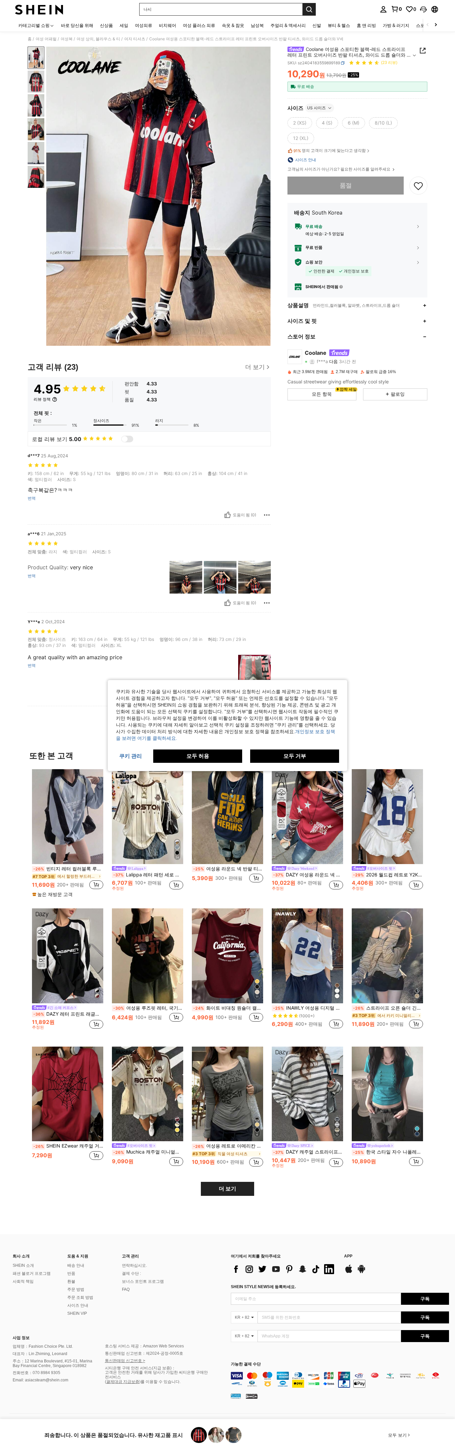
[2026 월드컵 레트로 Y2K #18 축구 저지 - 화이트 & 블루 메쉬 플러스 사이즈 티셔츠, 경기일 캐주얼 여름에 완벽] (387, 816)
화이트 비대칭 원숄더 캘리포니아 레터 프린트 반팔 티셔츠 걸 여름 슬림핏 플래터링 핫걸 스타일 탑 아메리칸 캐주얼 (228, 1008)
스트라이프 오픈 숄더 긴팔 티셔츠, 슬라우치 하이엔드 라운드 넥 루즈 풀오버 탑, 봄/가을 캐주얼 (388, 1008)
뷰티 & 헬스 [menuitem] (339, 25)
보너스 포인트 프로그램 (143, 1281)
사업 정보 (21, 1337)
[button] (423, 9)
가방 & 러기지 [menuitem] (396, 25)
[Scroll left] (427, 25)
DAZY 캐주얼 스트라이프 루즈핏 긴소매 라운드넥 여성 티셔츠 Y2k (308, 1152)
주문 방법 (75, 1289)
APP (348, 1256)
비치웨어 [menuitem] (167, 25)
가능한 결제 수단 (246, 1364)
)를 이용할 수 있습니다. (160, 1381)
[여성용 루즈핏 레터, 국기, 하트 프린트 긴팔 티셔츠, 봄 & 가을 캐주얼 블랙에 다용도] (147, 955)
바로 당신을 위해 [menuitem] (77, 25)
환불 (71, 1281)
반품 (71, 1273)
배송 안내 (75, 1265)
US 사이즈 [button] (316, 107)
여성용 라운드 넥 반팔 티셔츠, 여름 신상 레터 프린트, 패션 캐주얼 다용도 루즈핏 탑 (228, 868)
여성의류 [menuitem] (143, 25)
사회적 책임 (23, 1281)
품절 (346, 185)
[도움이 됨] (227, 515)
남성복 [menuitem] (257, 25)
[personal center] (383, 9)
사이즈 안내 (77, 1305)
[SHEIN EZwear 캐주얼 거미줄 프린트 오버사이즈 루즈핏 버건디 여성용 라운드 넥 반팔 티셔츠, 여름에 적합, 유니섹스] (67, 1094)
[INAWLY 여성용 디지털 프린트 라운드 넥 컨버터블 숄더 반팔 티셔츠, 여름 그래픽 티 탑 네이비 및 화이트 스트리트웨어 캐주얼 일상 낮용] (307, 955)
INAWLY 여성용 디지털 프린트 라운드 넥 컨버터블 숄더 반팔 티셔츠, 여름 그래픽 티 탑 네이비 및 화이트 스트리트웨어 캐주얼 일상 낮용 (308, 1008)
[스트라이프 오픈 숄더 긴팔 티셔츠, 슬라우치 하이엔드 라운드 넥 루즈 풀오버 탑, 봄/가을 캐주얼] (387, 955)
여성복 (67, 39)
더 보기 (227, 1189)
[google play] (361, 1272)
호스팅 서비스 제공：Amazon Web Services (144, 1346)
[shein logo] (39, 9)
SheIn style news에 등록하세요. (263, 1286)
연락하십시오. (134, 1265)
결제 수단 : (131, 1273)
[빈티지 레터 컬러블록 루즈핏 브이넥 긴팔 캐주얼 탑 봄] (67, 816)
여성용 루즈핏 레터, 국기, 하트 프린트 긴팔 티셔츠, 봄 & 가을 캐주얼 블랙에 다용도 (148, 1008)
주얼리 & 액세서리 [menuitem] (288, 25)
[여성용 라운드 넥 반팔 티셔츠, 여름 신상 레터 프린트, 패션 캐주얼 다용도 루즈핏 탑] (227, 816)
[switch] (127, 439)
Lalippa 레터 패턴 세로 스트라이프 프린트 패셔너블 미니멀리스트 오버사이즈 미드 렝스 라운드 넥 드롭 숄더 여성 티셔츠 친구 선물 (148, 874)
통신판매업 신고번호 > (125, 1360)
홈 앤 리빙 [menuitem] (366, 25)
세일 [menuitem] (124, 25)
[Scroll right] (435, 25)
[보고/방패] (267, 515)
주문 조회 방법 (80, 1297)
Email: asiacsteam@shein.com (40, 1380)
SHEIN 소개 (23, 1265)
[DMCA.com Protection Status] (251, 1395)
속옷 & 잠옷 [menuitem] (233, 25)
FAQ (126, 1289)
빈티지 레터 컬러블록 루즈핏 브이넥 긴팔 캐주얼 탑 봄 (68, 868)
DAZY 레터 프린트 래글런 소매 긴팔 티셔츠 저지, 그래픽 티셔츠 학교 (68, 1014)
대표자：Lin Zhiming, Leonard (40, 1353)
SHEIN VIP (77, 1313)
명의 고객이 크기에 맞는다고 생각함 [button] (329, 150)
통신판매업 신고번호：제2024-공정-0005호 (144, 1353)
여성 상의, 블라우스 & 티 (98, 39)
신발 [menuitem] (316, 25)
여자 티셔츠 (134, 39)
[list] (284, 1269)
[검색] (309, 9)
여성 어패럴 (46, 39)
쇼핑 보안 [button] (313, 262)
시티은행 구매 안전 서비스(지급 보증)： (140, 1368)
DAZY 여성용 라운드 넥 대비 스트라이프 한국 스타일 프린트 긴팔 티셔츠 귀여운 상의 (308, 874)
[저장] (418, 186)
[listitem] (67, 833)
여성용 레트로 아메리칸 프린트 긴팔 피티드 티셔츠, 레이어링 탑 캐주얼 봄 (228, 1146)
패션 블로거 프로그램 (32, 1273)
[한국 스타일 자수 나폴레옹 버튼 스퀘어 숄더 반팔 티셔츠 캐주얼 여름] (387, 1094)
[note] (53, 894)
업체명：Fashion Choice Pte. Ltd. (43, 1346)
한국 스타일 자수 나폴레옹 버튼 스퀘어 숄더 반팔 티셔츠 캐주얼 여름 (388, 1152)
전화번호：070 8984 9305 (36, 1372)
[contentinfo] (340, 1380)
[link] (396, 9)
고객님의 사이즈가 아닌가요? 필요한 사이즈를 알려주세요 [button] (339, 169)
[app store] (348, 1272)
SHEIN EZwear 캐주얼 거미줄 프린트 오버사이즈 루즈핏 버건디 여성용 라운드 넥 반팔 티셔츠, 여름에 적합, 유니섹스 (68, 1146)
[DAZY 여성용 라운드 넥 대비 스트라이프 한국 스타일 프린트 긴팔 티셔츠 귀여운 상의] (307, 816)
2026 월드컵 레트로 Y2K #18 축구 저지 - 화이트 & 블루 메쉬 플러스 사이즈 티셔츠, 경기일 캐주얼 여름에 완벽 (388, 874)
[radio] (299, 123)
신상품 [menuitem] (106, 25)
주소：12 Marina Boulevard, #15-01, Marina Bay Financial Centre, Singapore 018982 (52, 1363)
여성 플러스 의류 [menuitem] (199, 25)
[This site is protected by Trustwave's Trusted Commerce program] (236, 1395)
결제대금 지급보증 (122, 1381)
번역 (32, 498)
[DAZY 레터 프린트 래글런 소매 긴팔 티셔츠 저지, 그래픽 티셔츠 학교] (67, 955)
